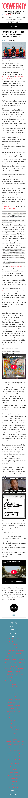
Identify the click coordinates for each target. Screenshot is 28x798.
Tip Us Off (14, 781)
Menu (15, 26)
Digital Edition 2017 (15, 729)
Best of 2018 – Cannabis (15, 653)
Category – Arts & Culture (14, 702)
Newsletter (14, 736)
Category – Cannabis (14, 705)
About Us (14, 623)
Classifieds (14, 721)
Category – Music (14, 714)
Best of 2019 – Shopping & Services (15, 677)
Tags (15, 696)
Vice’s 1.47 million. (9, 208)
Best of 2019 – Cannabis (15, 671)
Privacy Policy (14, 633)
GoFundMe (5, 291)
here (8, 590)
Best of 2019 (14, 666)
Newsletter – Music (15, 757)
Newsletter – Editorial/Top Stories (15, 744)
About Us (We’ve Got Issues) (14, 638)
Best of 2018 (14, 648)
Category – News (14, 718)
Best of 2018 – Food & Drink (15, 656)
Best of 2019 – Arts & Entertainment (15, 668)
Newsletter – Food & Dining (14, 754)
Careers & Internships (14, 699)
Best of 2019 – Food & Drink (15, 674)
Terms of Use (14, 629)
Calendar (14, 684)
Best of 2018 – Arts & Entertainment (15, 650)
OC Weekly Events (14, 763)
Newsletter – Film (15, 750)
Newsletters (14, 739)
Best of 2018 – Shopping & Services (15, 659)
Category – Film (14, 708)
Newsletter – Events (14, 747)
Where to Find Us (14, 788)
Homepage (14, 733)
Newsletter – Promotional (15, 760)
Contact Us (14, 626)
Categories (15, 687)
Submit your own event (14, 775)
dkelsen (4, 41)
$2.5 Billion (5, 76)
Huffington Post (16, 266)
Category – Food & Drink (14, 711)
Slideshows (14, 769)
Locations (15, 690)
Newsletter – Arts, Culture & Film (15, 741)
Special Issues (14, 772)
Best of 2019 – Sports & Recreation (15, 681)
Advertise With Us (14, 642)
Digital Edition (14, 727)
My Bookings (15, 693)
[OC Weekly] (7, 14)
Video (14, 784)
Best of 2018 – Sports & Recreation (15, 662)
